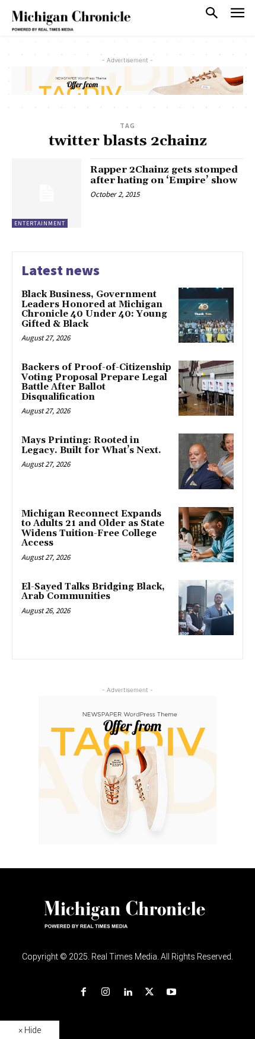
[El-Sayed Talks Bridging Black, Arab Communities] (206, 607)
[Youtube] (172, 992)
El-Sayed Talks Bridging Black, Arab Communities (93, 592)
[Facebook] (83, 992)
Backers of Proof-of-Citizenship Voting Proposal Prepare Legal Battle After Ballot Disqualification (96, 382)
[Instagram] (105, 992)
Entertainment (39, 223)
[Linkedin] (127, 992)
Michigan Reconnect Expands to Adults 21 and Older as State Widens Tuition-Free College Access (92, 528)
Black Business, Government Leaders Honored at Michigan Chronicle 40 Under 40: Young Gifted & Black (94, 309)
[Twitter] (150, 992)
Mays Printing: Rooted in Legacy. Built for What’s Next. (91, 445)
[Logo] (127, 921)
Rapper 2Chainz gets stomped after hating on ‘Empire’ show (164, 175)
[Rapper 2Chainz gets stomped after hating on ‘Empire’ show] (46, 193)
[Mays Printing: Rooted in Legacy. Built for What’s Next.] (206, 461)
